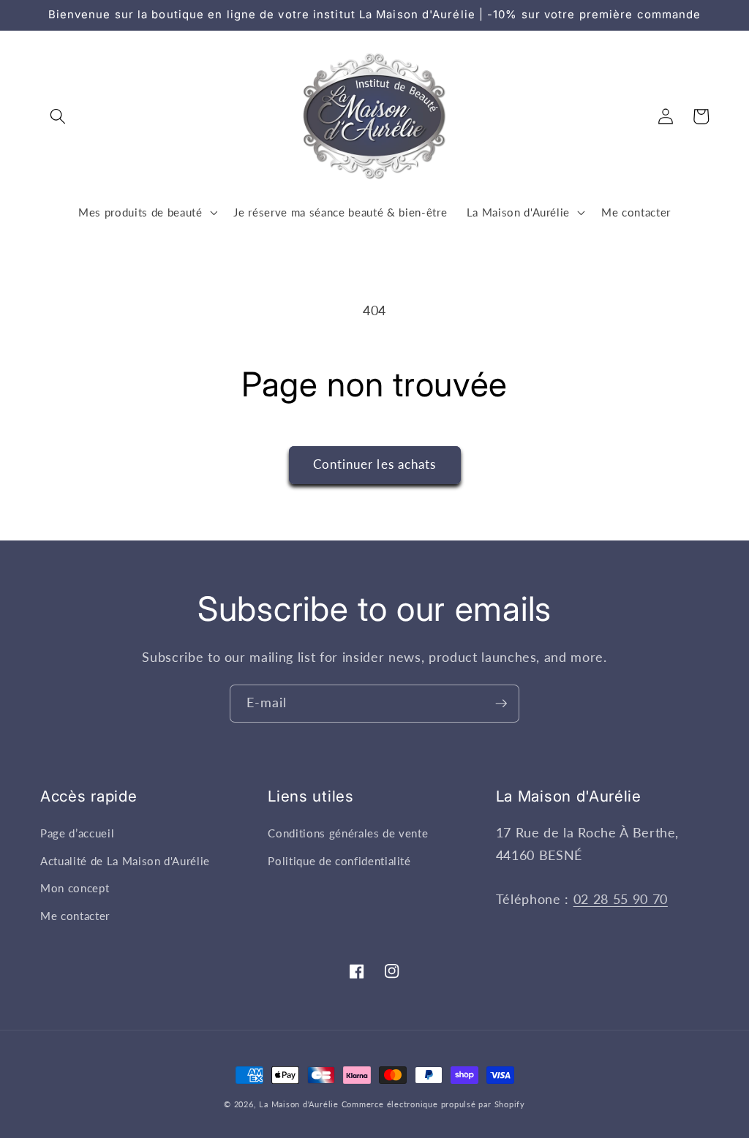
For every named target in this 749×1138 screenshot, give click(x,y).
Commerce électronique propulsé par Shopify (433, 1104)
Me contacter (75, 915)
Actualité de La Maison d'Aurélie (125, 860)
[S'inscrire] (501, 704)
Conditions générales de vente (348, 833)
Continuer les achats (375, 464)
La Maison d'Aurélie (299, 1104)
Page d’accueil (77, 833)
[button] (57, 116)
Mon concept (74, 887)
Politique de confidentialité (339, 860)
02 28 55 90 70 (620, 899)
